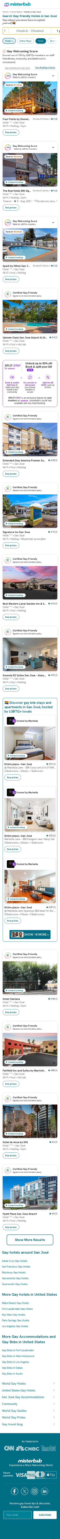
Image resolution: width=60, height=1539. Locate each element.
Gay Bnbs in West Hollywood (18, 1356)
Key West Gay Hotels (13, 1314)
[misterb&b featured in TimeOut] (48, 1448)
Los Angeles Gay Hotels (15, 1326)
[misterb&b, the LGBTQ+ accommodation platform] (17, 4)
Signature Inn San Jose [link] (16, 532)
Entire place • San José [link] (18, 764)
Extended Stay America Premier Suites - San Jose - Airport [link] (24, 460)
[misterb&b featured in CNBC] (27, 1448)
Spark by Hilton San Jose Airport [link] (17, 266)
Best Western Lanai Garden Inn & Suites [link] (24, 603)
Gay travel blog (12, 1424)
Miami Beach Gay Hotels (15, 1303)
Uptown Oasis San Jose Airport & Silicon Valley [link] (25, 337)
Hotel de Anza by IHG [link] (15, 1142)
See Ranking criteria (45, 67)
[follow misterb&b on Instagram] (35, 1491)
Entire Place (25, 41)
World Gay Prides (14, 1417)
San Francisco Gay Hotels (16, 1266)
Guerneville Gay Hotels (15, 1284)
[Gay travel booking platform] (30, 1461)
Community (9, 1404)
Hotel (8, 41)
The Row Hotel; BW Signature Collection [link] (17, 191)
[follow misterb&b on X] (25, 1491)
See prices (11, 132)
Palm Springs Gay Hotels (15, 1320)
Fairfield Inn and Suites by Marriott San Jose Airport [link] (24, 1070)
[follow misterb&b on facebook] (15, 1491)
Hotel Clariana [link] (11, 999)
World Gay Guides (14, 1411)
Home (5, 12)
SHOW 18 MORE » (36, 934)
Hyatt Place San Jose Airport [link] (20, 1214)
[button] (30, 75)
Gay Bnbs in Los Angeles (15, 1362)
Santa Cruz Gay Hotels (14, 1261)
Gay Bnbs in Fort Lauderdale (18, 1350)
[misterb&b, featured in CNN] (9, 1448)
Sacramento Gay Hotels (15, 1278)
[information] (14, 720)
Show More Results (30, 1240)
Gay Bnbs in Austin (12, 1373)
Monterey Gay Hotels (14, 1272)
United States (16, 12)
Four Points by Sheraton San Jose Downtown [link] (17, 119)
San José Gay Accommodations (23, 1397)
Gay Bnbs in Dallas (12, 1368)
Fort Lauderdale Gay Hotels (17, 1309)
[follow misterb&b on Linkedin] (45, 1491)
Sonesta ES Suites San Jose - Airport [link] (24, 675)
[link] (51, 112)
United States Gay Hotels (18, 1390)
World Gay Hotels (14, 1383)
